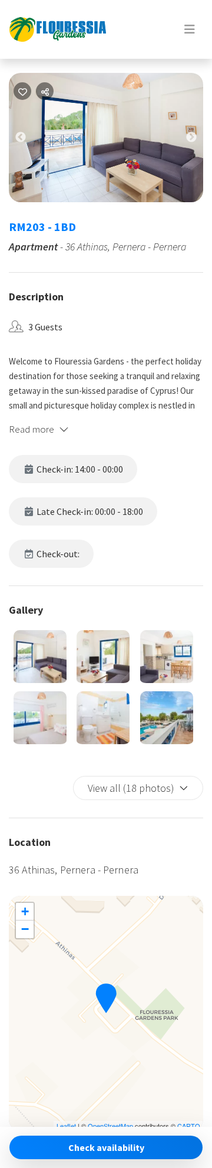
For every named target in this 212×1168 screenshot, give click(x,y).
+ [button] (25, 911)
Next (200, 140)
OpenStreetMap (110, 1125)
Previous (29, 140)
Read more (31, 429)
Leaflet (66, 1125)
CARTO (188, 1125)
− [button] (25, 929)
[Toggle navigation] (190, 29)
